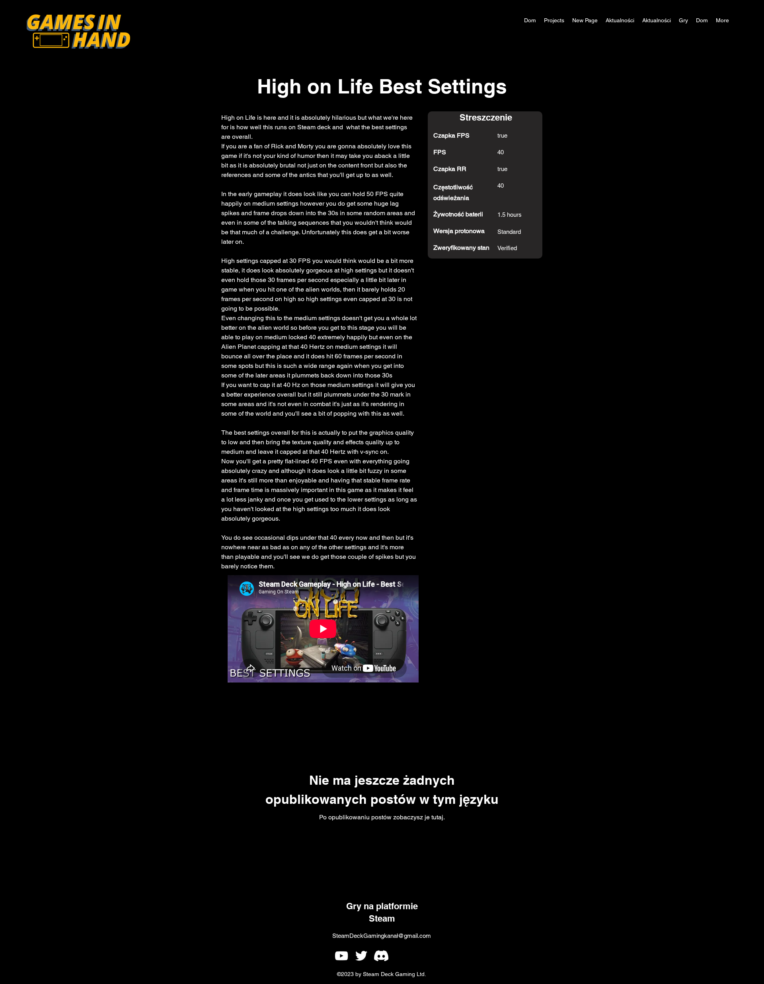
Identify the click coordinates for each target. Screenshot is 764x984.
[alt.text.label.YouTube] (341, 956)
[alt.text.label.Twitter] (361, 956)
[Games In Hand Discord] (381, 956)
